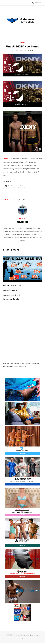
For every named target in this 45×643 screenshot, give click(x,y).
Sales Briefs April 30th (11, 295)
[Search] (33, 3)
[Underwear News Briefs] (22, 20)
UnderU (6, 158)
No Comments (29, 50)
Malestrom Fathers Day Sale (14, 285)
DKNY (23, 42)
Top (23, 639)
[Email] (23, 199)
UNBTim (22, 222)
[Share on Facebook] (12, 199)
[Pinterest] (19, 199)
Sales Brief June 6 (9, 290)
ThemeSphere (34, 635)
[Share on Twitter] (16, 199)
